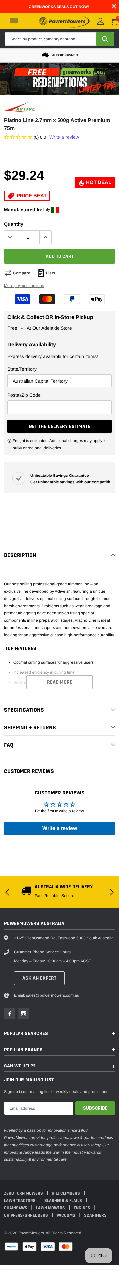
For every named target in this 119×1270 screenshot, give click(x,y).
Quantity (13, 224)
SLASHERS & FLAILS (63, 1200)
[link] (9, 1013)
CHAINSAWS (16, 1208)
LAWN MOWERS (51, 1208)
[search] (105, 39)
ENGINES (82, 1208)
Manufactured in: (23, 209)
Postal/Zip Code (24, 395)
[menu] (14, 20)
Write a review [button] (59, 828)
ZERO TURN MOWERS (24, 1193)
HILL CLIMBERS (66, 1193)
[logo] (64, 21)
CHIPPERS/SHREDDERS (26, 1215)
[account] (100, 21)
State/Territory (22, 369)
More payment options (24, 285)
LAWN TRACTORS (20, 1200)
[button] (19, 137)
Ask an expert (39, 978)
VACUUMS (66, 1215)
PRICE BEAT (31, 195)
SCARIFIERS (95, 1215)
